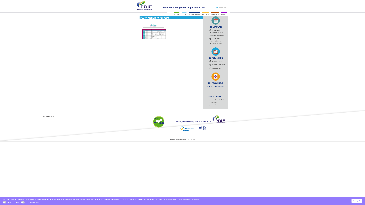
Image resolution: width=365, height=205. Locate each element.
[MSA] (200, 132)
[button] (4, 202)
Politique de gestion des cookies (170, 199)
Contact (224, 14)
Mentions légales (181, 139)
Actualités (215, 14)
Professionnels (194, 14)
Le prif (184, 14)
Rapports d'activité (217, 61)
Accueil (176, 14)
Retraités (205, 14)
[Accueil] (202, 120)
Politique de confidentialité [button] (190, 199)
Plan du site (191, 139)
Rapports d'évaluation (218, 64)
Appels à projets (216, 68)
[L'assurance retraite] (184, 132)
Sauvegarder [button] (357, 201)
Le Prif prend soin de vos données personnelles (216, 102)
